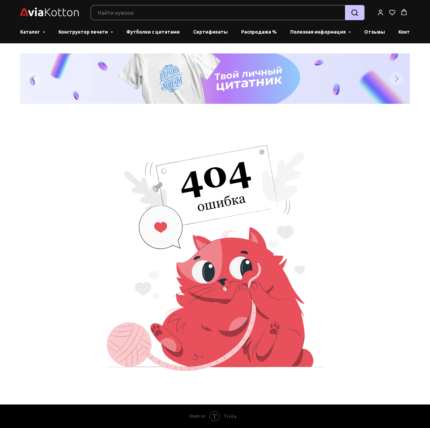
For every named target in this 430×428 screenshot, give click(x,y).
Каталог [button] (30, 32)
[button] (380, 12)
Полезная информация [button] (318, 32)
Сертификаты (210, 32)
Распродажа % (259, 32)
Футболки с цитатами (153, 32)
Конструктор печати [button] (83, 32)
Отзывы (374, 32)
